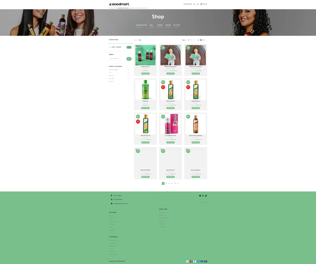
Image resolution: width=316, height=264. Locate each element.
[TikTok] (206, 196)
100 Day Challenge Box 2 (196, 66)
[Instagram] (203, 196)
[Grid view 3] (201, 40)
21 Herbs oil (145, 101)
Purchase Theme (113, 254)
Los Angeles (112, 224)
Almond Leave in (195, 101)
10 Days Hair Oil (145, 66)
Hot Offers (111, 78)
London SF (111, 218)
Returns (161, 215)
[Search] (194, 4)
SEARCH (111, 54)
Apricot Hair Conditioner (195, 135)
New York (111, 216)
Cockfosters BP (112, 221)
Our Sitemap (162, 227)
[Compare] (154, 48)
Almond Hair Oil (170, 101)
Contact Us (111, 249)
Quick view (154, 51)
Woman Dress (112, 246)
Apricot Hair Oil (170, 170)
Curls (110, 72)
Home (135, 40)
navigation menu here (123, 8)
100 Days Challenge (113, 69)
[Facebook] (200, 196)
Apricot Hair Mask (145, 170)
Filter (129, 47)
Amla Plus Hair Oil (145, 135)
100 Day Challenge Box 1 (171, 66)
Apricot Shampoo (195, 170)
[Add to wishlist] (154, 55)
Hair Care (111, 75)
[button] (145, 74)
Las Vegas (111, 230)
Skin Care (111, 81)
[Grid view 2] (198, 40)
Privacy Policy (203, 202)
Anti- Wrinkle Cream (170, 135)
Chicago (111, 227)
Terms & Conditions (164, 218)
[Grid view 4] (204, 40)
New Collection (112, 243)
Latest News (112, 251)
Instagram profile (113, 240)
